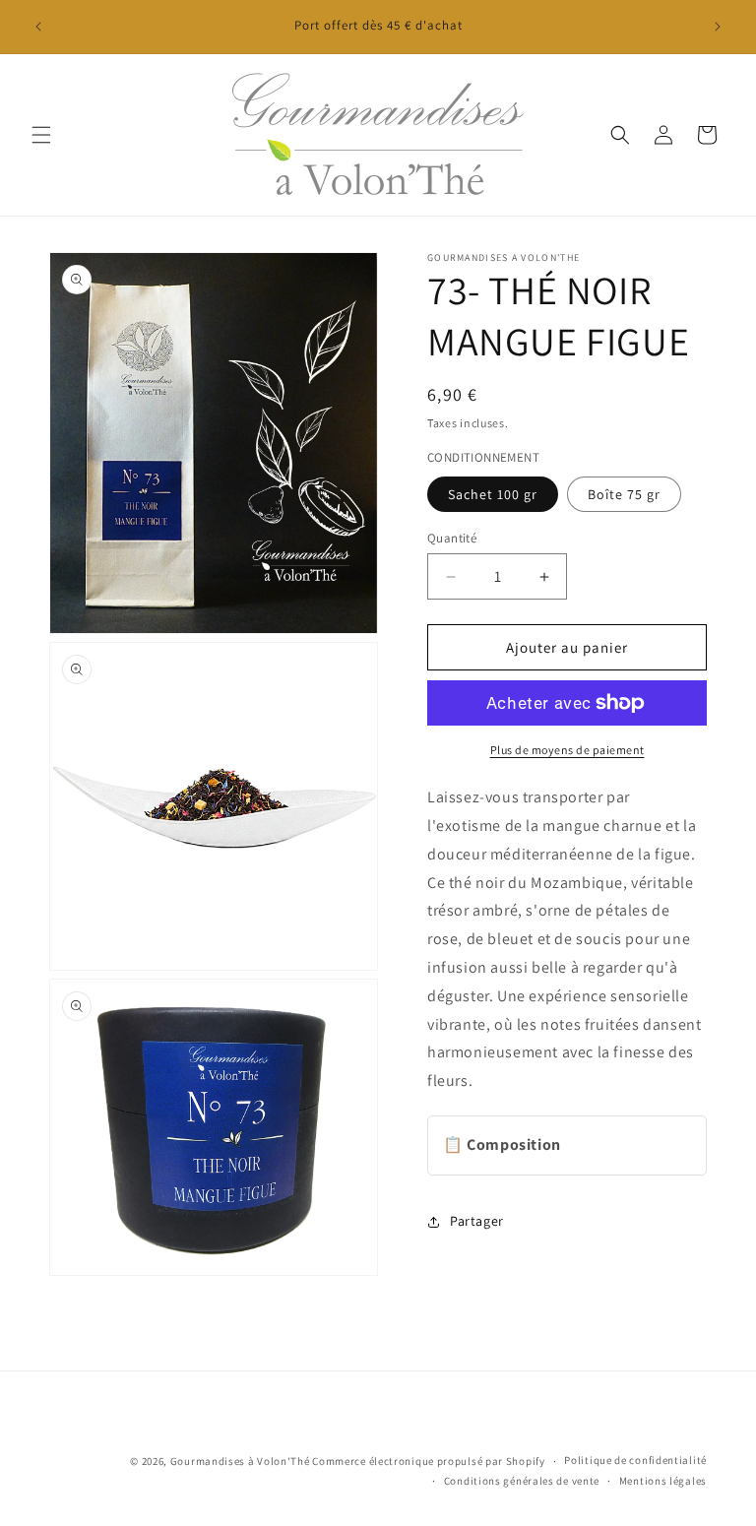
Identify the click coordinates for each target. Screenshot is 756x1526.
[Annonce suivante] (717, 26)
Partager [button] (477, 1221)
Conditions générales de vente (521, 1481)
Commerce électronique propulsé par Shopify (428, 1461)
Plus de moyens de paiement (567, 749)
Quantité (451, 538)
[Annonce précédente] (38, 26)
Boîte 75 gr (624, 494)
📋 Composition (502, 1144)
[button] (41, 135)
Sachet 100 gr (492, 494)
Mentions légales (663, 1481)
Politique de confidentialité (635, 1460)
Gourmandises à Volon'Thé (240, 1461)
